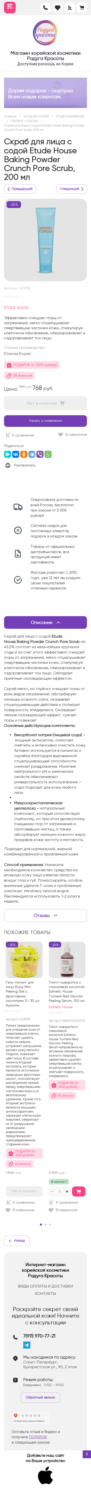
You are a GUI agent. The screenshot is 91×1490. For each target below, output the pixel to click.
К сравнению (23, 435)
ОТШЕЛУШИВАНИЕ (70, 116)
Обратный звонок (40, 1397)
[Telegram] (31, 454)
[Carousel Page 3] (50, 1225)
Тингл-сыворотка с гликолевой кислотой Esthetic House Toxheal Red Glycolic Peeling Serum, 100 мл (67, 991)
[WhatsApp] (48, 454)
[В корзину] (78, 1191)
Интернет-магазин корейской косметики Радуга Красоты (45, 1270)
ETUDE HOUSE (16, 308)
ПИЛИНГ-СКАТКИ (24, 121)
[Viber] (39, 454)
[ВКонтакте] (15, 454)
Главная (10, 116)
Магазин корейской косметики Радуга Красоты (46, 55)
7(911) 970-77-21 (39, 1336)
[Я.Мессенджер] (7, 454)
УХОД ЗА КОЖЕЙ (36, 116)
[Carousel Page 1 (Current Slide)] (41, 1225)
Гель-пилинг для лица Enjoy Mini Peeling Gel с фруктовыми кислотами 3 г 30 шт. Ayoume (23, 993)
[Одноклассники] (23, 454)
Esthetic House (61, 1007)
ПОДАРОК (38, 1437)
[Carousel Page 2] (45, 1225)
